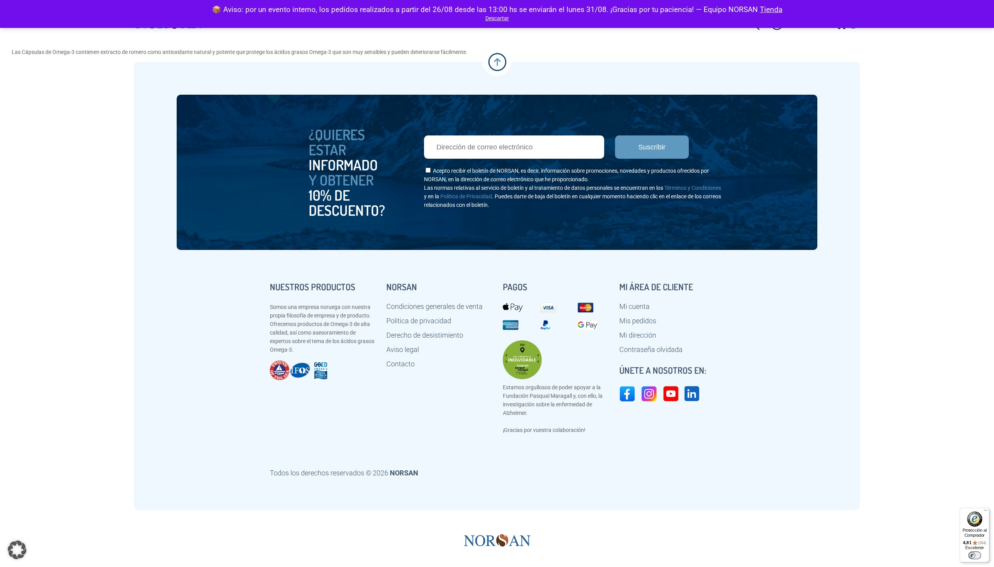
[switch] (974, 555)
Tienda (771, 9)
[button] (17, 550)
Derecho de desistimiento (424, 335)
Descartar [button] (497, 18)
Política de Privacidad (466, 196)
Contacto (400, 364)
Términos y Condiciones (692, 188)
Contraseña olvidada (651, 350)
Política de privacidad (418, 321)
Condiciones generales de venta (434, 306)
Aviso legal (402, 350)
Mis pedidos (637, 321)
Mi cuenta (634, 306)
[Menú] (985, 512)
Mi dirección (637, 335)
